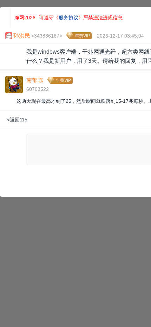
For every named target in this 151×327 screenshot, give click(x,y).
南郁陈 (34, 80)
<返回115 (17, 119)
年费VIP (82, 35)
